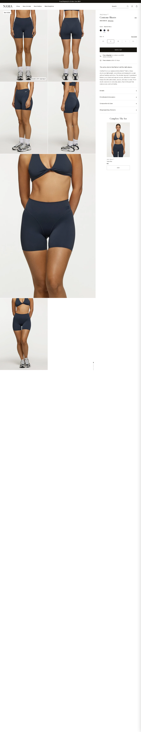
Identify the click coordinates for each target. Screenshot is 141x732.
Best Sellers (38, 6)
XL (133, 41)
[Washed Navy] (104, 30)
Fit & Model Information (118, 97)
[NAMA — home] (7, 6)
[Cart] (137, 6)
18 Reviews (110, 20)
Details (118, 91)
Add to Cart (118, 50)
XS (103, 41)
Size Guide (134, 36)
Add (118, 167)
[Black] (101, 30)
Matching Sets (49, 6)
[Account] (132, 6)
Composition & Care (118, 103)
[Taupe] (108, 30)
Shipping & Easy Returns (118, 110)
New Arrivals (27, 6)
